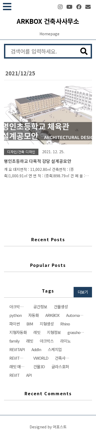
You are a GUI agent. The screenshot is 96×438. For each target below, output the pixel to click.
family (14, 341)
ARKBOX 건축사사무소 (48, 21)
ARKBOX (52, 315)
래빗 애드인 (18, 366)
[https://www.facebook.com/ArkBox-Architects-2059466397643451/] (79, 7)
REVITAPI (17, 349)
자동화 (33, 315)
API (29, 375)
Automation (76, 315)
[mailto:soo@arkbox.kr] (88, 7)
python (15, 315)
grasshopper (77, 332)
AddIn (36, 349)
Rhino (65, 323)
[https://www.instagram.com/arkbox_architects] (60, 7)
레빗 (36, 332)
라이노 (65, 341)
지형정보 (54, 332)
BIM (29, 323)
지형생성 (47, 323)
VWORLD (40, 358)
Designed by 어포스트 (48, 426)
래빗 (29, 341)
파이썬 (14, 323)
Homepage (49, 33)
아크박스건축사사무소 (19, 306)
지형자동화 (18, 332)
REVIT (14, 375)
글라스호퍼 (60, 366)
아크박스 (47, 341)
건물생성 (61, 306)
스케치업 (55, 349)
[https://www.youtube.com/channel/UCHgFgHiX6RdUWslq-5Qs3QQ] (69, 7)
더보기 (83, 292)
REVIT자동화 (19, 358)
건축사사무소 (65, 358)
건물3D (39, 366)
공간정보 (40, 306)
